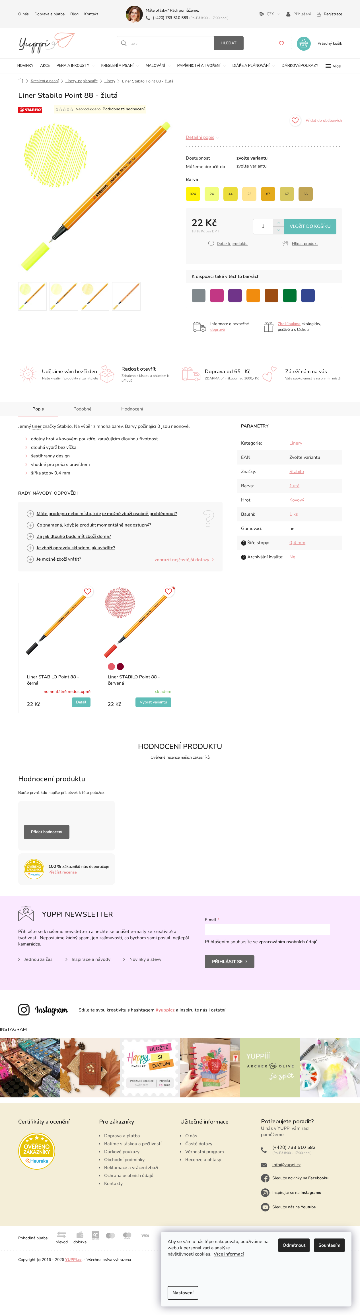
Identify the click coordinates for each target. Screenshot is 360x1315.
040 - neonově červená (111, 666)
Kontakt (91, 14)
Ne (292, 557)
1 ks (293, 514)
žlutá (294, 486)
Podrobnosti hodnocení (124, 109)
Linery (295, 443)
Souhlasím (329, 1245)
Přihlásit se (227, 962)
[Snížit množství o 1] (278, 230)
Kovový (296, 500)
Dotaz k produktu (232, 243)
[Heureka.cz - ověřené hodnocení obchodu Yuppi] (36, 1151)
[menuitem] (25, 65)
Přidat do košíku (310, 226)
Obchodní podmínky (124, 1160)
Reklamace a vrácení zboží (131, 1168)
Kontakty (113, 1183)
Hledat (228, 43)
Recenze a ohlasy (203, 1160)
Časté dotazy (198, 1144)
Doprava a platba (49, 14)
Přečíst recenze (62, 872)
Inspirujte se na (296, 1192)
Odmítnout (294, 1245)
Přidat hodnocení (46, 832)
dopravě (217, 329)
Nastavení (183, 1293)
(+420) (170, 17)
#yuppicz (165, 1010)
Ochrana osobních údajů (128, 1175)
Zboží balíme (289, 324)
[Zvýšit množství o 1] (278, 223)
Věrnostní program (204, 1152)
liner (37, 426)
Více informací (229, 1254)
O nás (23, 14)
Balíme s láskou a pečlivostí (133, 1144)
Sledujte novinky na (300, 1178)
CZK (270, 14)
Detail (81, 702)
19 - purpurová (120, 666)
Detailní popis (200, 137)
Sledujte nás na (294, 1207)
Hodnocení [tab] (132, 409)
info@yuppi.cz (286, 1165)
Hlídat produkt (305, 243)
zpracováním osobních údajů (288, 942)
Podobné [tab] (82, 409)
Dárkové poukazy (121, 1152)
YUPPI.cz (73, 1259)
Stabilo (296, 471)
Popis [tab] (38, 409)
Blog (74, 14)
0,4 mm (297, 543)
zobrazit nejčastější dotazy (182, 560)
